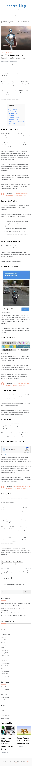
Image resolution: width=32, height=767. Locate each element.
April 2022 (3, 645)
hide (16, 105)
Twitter (18, 561)
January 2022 (4, 653)
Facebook (7, 561)
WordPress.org (5, 718)
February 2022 (5, 650)
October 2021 (4, 660)
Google (6, 454)
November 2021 (5, 658)
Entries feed (4, 713)
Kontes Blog (16, 6)
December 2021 (5, 655)
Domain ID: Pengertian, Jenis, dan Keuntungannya (24, 571)
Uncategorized (5, 697)
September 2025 (5, 634)
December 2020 (5, 676)
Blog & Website (5, 52)
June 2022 (3, 640)
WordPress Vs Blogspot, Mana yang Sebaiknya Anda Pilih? (7, 571)
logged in (12, 584)
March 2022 (4, 647)
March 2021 (4, 668)
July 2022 (3, 637)
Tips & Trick (4, 694)
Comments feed (5, 715)
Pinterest (8, 563)
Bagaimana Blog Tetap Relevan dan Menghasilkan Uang (15, 603)
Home (11, 52)
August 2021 (4, 666)
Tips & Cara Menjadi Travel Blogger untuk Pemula (14, 615)
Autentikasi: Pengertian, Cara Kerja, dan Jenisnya (13, 613)
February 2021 (5, 671)
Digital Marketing (5, 689)
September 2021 (5, 663)
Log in (2, 710)
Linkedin (19, 563)
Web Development (6, 700)
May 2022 (3, 642)
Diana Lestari (14, 61)
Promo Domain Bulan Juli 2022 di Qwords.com (13, 605)
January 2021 (4, 673)
